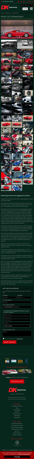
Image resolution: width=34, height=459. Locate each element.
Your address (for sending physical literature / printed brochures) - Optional (16, 311)
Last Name (19, 295)
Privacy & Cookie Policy (24, 454)
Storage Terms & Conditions (17, 425)
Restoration (17, 411)
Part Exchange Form (17, 413)
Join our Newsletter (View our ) (14, 338)
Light (26, 8)
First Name (5, 295)
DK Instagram (17, 417)
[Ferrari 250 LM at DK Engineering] (9, 44)
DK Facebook (17, 415)
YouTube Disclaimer (17, 432)
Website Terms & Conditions (17, 429)
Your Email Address (7, 300)
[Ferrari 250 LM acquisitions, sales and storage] (25, 53)
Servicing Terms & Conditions (17, 427)
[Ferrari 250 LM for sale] (25, 44)
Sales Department (17, 409)
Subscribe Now (17, 381)
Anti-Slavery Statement (17, 434)
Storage (17, 408)
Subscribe (8, 377)
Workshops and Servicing (17, 406)
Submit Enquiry (9, 342)
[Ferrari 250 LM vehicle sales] (28, 68)
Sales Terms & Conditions (17, 423)
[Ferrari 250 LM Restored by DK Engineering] (17, 29)
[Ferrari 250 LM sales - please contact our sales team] (6, 74)
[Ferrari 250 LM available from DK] (6, 61)
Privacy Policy (20, 338)
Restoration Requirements (9, 329)
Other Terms (17, 431)
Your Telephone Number (8, 304)
